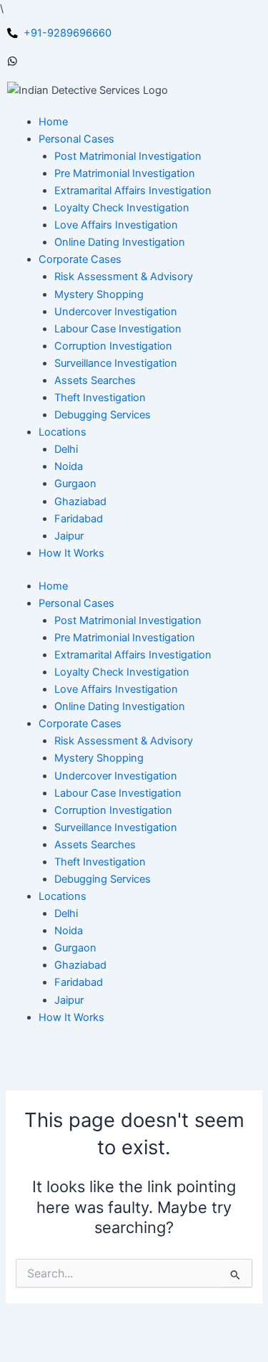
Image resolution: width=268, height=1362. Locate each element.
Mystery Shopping (99, 758)
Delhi (66, 913)
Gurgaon (75, 947)
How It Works (71, 1017)
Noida (68, 930)
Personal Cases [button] (76, 603)
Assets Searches (95, 844)
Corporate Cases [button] (80, 723)
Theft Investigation (100, 861)
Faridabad (78, 982)
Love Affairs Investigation (116, 689)
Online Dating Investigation (119, 706)
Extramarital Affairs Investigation (133, 654)
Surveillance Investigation (115, 827)
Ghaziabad (80, 965)
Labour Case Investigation (118, 793)
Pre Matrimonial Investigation (124, 637)
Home (53, 586)
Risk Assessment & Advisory (123, 740)
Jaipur (69, 1000)
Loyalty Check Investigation (121, 672)
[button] (76, 139)
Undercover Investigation (115, 775)
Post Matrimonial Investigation (128, 620)
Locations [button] (62, 896)
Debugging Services (102, 879)
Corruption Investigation (113, 810)
